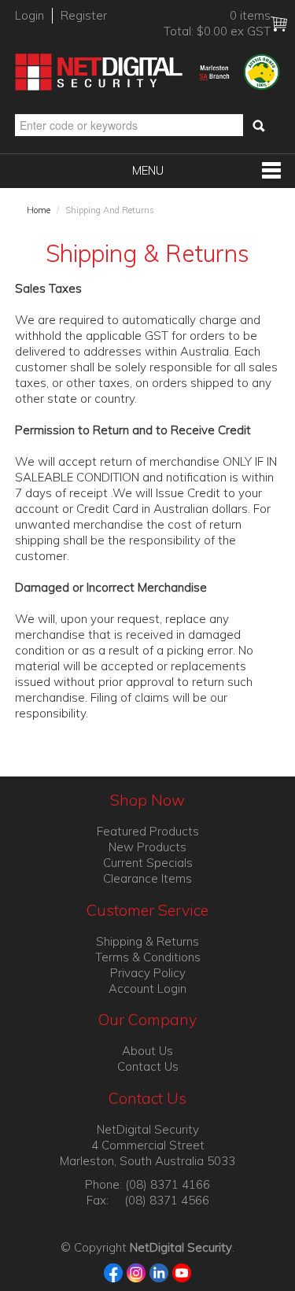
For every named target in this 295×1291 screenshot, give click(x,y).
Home (38, 210)
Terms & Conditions (148, 957)
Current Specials (148, 862)
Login (29, 15)
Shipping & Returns (147, 941)
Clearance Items (147, 878)
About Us (147, 1050)
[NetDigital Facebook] (114, 1271)
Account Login (147, 988)
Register (84, 15)
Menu (148, 170)
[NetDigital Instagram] (136, 1271)
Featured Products (148, 831)
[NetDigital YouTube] (182, 1271)
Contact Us (148, 1066)
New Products (147, 846)
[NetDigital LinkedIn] (159, 1271)
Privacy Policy (148, 972)
